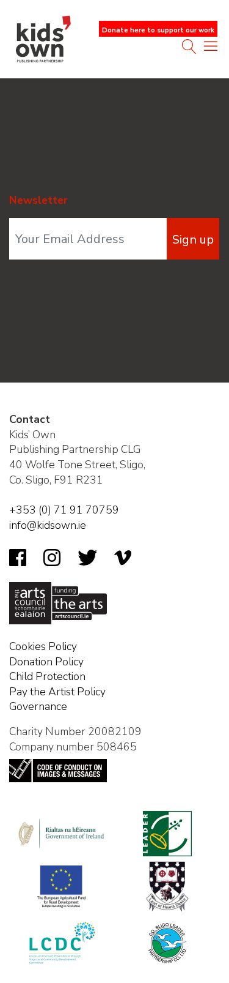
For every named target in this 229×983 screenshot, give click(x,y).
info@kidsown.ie (47, 525)
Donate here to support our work (158, 30)
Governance (38, 706)
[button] (210, 49)
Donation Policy (46, 661)
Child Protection (47, 676)
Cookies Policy (43, 646)
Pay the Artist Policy (57, 691)
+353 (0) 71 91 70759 (64, 510)
